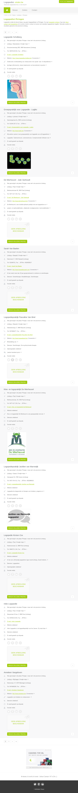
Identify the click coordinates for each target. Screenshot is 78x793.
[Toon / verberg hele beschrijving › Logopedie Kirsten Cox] (39, 560)
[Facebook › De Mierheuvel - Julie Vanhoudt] (12, 219)
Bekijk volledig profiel (17, 102)
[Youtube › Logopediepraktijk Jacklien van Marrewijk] (20, 505)
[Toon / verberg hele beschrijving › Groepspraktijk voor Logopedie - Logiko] (39, 134)
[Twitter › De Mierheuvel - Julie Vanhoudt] (8, 219)
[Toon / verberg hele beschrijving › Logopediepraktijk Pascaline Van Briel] (39, 342)
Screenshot (36, 58)
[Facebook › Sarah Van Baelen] (12, 287)
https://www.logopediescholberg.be (21, 58)
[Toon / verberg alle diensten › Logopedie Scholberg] (39, 65)
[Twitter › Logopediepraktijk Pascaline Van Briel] (8, 359)
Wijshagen (16, 679)
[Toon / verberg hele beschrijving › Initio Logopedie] (39, 628)
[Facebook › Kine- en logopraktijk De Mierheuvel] (12, 428)
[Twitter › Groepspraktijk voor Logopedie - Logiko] (8, 148)
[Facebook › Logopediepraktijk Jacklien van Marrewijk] (12, 505)
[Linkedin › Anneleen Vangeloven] (16, 711)
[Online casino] (40, 749)
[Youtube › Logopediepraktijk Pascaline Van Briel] (20, 359)
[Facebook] (38, 784)
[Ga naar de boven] (72, 102)
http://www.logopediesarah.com (20, 269)
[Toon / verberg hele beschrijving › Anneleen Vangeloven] (39, 697)
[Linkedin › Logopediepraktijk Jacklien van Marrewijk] (16, 505)
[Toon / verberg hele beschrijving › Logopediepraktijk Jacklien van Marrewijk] (39, 491)
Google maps (25, 44)
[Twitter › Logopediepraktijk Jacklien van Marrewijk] (8, 505)
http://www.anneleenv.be (19, 693)
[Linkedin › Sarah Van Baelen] (16, 287)
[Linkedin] (42, 784)
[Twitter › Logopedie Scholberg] (8, 76)
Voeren (15, 473)
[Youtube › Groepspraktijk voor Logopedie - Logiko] (20, 148)
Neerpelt (15, 255)
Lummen (15, 116)
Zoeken (24, 10)
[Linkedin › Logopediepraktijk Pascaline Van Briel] (16, 359)
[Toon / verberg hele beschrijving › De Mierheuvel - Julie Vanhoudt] (39, 205)
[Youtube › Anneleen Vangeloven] (20, 711)
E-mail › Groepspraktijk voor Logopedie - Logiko (20, 127)
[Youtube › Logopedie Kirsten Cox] (20, 574)
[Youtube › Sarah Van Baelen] (20, 287)
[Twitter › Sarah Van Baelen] (8, 287)
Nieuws (15, 10)
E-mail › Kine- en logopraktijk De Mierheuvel (19, 407)
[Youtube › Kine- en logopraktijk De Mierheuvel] (20, 428)
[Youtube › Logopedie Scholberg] (20, 76)
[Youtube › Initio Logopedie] (20, 642)
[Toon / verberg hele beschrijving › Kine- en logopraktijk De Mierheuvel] (39, 414)
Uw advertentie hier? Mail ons (39, 767)
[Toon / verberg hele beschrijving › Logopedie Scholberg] (39, 62)
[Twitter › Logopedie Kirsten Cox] (8, 574)
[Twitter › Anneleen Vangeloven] (8, 711)
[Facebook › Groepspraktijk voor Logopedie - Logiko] (12, 148)
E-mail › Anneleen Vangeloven (15, 690)
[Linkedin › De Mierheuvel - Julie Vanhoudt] (16, 219)
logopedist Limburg (54, 22)
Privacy (42, 789)
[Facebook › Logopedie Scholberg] (12, 76)
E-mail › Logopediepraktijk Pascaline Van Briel (20, 335)
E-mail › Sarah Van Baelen (14, 266)
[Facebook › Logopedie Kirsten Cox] (12, 574)
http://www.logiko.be (17, 130)
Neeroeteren (16, 44)
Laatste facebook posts (14, 352)
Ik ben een (66, 1)
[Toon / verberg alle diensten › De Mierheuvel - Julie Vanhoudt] (39, 208)
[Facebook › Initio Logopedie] (12, 642)
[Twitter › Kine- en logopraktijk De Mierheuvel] (8, 428)
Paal (14, 186)
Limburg (9, 44)
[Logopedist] (7, 10)
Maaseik (15, 324)
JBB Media (37, 789)
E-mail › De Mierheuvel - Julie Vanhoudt (18, 197)
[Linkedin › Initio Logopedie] (16, 642)
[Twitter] (35, 784)
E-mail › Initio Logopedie (13, 621)
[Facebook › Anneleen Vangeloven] (12, 711)
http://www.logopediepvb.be (19, 338)
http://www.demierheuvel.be (19, 201)
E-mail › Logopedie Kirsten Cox (15, 553)
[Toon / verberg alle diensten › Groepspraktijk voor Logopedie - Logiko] (39, 138)
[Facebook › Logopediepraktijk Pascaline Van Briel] (12, 359)
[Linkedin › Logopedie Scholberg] (16, 76)
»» (16, 32)
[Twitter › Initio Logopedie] (8, 642)
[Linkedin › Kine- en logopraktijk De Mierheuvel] (16, 428)
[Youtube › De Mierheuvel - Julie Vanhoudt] (20, 219)
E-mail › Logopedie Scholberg (15, 54)
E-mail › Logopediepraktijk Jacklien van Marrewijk (20, 484)
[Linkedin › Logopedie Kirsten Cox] (16, 574)
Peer (14, 542)
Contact (34, 10)
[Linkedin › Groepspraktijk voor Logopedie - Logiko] (16, 148)
